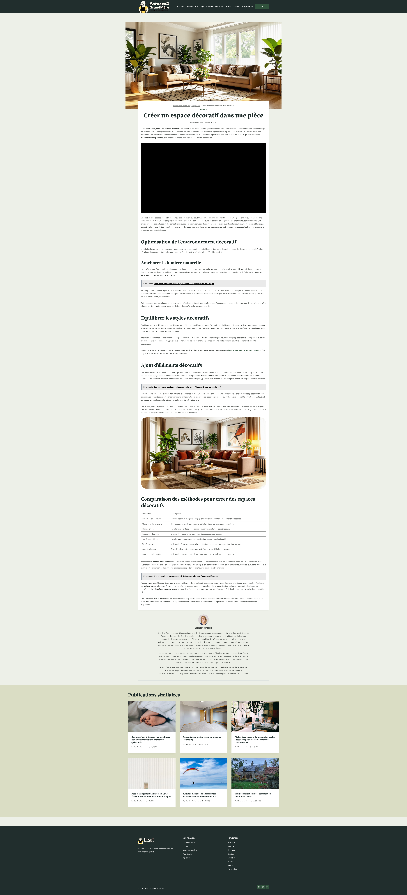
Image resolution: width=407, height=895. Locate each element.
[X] (263, 887)
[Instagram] (267, 887)
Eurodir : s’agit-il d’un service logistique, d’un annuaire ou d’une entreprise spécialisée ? (150, 740)
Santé (236, 6)
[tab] (199, 755)
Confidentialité (189, 842)
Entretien (219, 6)
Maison (229, 6)
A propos (186, 857)
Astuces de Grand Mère (181, 106)
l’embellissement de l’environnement (243, 350)
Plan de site (187, 854)
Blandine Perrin (198, 123)
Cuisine (209, 6)
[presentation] (152, 716)
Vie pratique (247, 6)
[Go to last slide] (131, 727)
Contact (262, 6)
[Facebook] (259, 887)
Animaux (180, 6)
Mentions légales (190, 850)
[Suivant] (275, 727)
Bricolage (199, 6)
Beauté (190, 6)
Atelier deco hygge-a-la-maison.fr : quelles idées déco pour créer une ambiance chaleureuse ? (255, 740)
